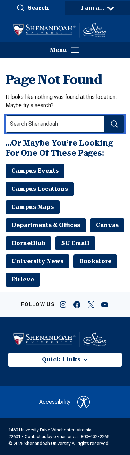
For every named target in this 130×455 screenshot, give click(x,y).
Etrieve (22, 279)
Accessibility (54, 402)
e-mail (60, 436)
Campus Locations (39, 189)
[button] (32, 8)
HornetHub (28, 243)
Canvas (107, 225)
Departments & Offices (45, 225)
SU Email (75, 243)
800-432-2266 (95, 436)
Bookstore (95, 261)
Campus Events (35, 170)
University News (37, 261)
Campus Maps (32, 207)
